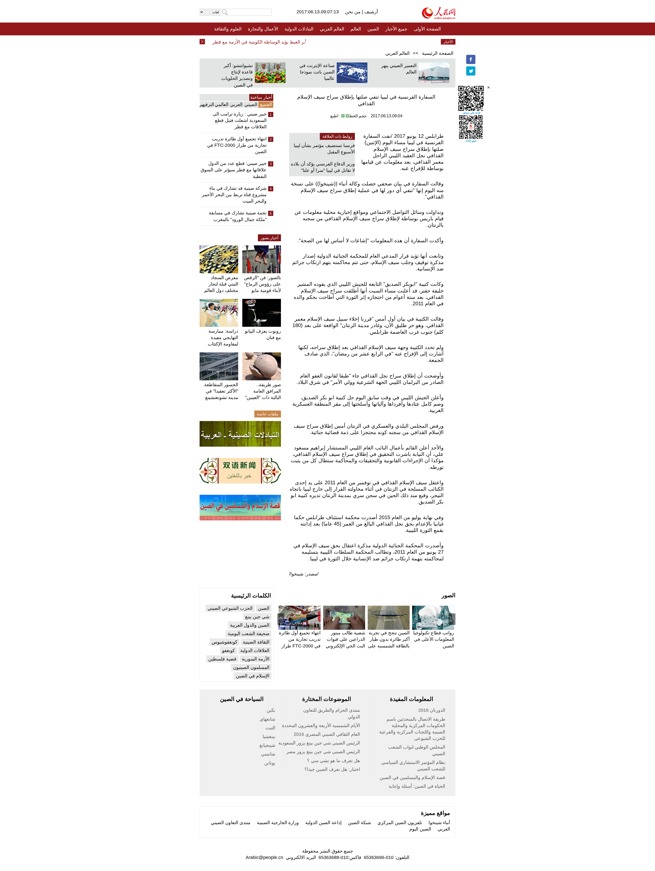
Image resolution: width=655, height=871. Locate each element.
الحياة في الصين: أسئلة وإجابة (417, 786)
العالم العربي (332, 29)
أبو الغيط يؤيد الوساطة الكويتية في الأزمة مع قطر (271, 42)
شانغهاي (267, 719)
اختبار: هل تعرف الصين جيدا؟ (332, 769)
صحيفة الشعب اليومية (248, 633)
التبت (270, 727)
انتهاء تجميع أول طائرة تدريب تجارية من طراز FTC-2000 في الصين (237, 145)
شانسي (268, 754)
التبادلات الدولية (299, 29)
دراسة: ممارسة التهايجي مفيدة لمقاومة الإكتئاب (223, 338)
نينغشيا (269, 736)
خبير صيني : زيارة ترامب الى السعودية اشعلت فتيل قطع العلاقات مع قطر (240, 120)
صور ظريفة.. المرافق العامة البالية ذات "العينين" (263, 391)
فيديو (305, 41)
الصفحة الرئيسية (437, 53)
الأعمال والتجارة (263, 29)
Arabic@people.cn (264, 857)
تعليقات (323, 41)
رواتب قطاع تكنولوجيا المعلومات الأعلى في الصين (433, 639)
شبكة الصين (359, 822)
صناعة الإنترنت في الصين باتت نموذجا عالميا (317, 72)
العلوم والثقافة (228, 29)
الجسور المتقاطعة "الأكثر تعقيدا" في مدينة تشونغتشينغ (221, 391)
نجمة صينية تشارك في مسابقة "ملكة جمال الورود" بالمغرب (238, 216)
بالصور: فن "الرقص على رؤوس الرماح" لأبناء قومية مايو (262, 284)
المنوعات (345, 41)
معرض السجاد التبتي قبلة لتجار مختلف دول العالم (221, 284)
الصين (373, 29)
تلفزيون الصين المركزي (399, 822)
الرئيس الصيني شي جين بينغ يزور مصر (323, 751)
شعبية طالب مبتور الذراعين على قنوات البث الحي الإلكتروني (345, 639)
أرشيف (370, 11)
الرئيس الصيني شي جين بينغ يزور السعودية (319, 743)
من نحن (353, 11)
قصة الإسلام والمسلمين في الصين (412, 777)
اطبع (334, 116)
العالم (356, 29)
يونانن (269, 762)
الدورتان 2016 (431, 710)
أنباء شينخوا (439, 822)
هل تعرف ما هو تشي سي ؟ (333, 760)
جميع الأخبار (396, 29)
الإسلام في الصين (252, 675)
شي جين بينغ (257, 616)
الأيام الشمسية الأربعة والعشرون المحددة (321, 725)
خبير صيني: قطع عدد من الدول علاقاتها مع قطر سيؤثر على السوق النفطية (234, 170)
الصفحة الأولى (427, 29)
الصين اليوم (420, 829)
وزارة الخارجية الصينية (278, 822)
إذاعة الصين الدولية (323, 822)
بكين (271, 710)
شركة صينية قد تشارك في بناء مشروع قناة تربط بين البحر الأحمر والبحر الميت (234, 195)
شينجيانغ (267, 745)
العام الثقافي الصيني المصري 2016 (327, 734)
